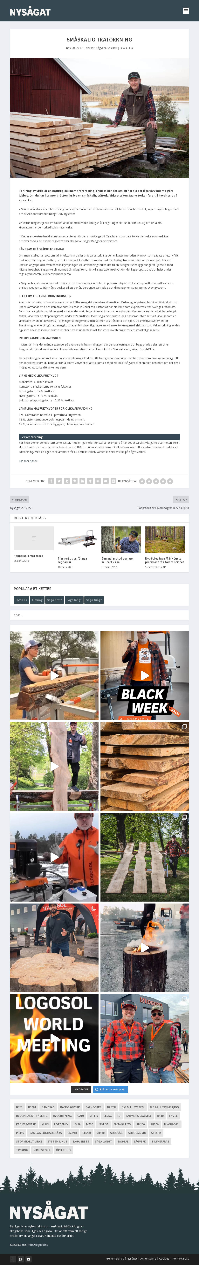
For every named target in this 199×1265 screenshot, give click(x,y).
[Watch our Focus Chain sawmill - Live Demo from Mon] (54, 857)
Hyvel (173, 1116)
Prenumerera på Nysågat (121, 1258)
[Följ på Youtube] (28, 1259)
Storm (156, 1133)
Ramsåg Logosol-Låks (46, 1133)
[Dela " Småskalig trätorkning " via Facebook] (51, 481)
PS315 (20, 1133)
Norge (103, 1124)
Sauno (72, 1133)
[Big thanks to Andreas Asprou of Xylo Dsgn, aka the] (54, 948)
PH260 (141, 1124)
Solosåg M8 (137, 1133)
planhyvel (171, 1124)
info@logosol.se (38, 1244)
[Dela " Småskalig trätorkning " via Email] (106, 481)
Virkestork (42, 1150)
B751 (19, 1107)
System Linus (57, 1141)
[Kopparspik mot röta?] (34, 538)
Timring (37, 600)
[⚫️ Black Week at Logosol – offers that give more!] (144, 675)
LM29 (76, 1124)
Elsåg (108, 1116)
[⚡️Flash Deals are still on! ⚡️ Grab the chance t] (54, 766)
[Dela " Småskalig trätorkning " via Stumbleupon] (98, 481)
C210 (80, 1116)
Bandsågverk (70, 1107)
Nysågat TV (122, 1124)
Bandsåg (48, 1107)
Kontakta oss (180, 1258)
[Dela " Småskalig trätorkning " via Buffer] (90, 481)
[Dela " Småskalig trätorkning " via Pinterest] (75, 481)
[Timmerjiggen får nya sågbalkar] (78, 539)
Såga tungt (94, 600)
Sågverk (101, 48)
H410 (160, 1116)
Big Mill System (133, 1107)
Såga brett (54, 600)
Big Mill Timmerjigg (164, 1107)
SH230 (87, 1133)
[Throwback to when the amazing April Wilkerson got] (54, 675)
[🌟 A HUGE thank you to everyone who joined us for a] (144, 948)
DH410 (93, 1116)
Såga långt (74, 600)
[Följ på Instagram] (21, 1259)
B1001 (32, 1107)
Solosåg (116, 1133)
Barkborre (93, 1107)
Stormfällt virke (29, 1141)
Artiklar (90, 48)
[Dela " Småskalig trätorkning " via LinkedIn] (82, 481)
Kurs (45, 1124)
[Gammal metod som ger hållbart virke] (121, 539)
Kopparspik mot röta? (28, 556)
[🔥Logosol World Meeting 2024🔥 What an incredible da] (144, 1038)
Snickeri (112, 48)
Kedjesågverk (26, 1124)
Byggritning (62, 1116)
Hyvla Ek (21, 600)
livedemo (61, 1124)
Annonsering (148, 1258)
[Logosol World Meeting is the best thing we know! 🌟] (54, 1038)
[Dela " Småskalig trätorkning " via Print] (113, 481)
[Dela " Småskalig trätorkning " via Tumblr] (67, 481)
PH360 (154, 1124)
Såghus (123, 1141)
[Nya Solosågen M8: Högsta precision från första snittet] (165, 539)
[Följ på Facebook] (13, 1259)
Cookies (164, 1258)
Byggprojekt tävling (31, 1116)
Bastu (111, 1107)
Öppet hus (63, 1150)
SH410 (100, 1133)
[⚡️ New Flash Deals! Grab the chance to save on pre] (144, 857)
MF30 (89, 1124)
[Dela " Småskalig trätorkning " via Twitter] (59, 481)
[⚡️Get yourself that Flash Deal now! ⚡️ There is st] (144, 766)
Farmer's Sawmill (138, 1116)
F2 (118, 1116)
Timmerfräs (160, 1141)
